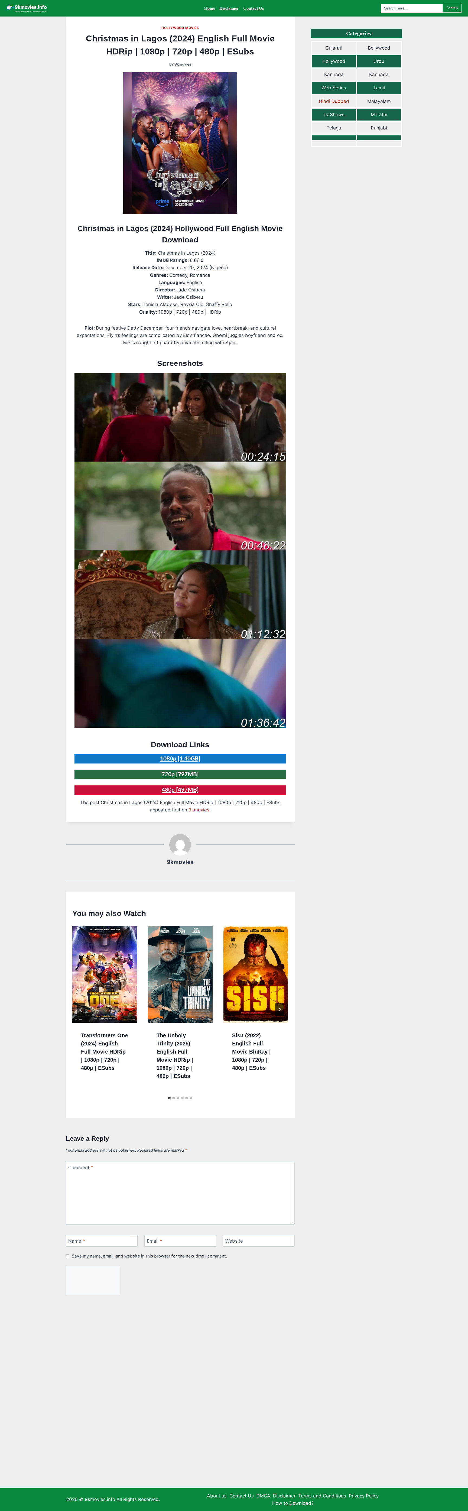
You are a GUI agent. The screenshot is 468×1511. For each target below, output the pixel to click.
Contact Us (241, 1496)
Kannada (334, 74)
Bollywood (379, 48)
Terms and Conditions (322, 1496)
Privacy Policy (364, 1496)
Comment (80, 1167)
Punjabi (379, 128)
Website (234, 1241)
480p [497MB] (180, 790)
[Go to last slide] (81, 1009)
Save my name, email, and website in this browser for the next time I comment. (149, 1256)
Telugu (334, 128)
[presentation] (104, 974)
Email (154, 1241)
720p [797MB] (180, 774)
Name (76, 1241)
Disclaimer (284, 1496)
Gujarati (333, 48)
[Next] (279, 1009)
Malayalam (379, 101)
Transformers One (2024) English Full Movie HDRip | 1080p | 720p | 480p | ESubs (104, 1051)
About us (217, 1496)
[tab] (169, 1098)
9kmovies (183, 64)
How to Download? (293, 1503)
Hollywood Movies (180, 28)
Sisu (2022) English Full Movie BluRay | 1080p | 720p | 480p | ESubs (251, 1051)
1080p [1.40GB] (180, 759)
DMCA (263, 1496)
